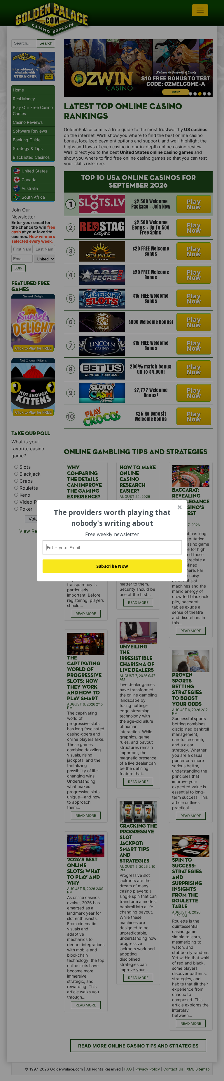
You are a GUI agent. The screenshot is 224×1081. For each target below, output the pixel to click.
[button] (112, 517)
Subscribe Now (112, 566)
